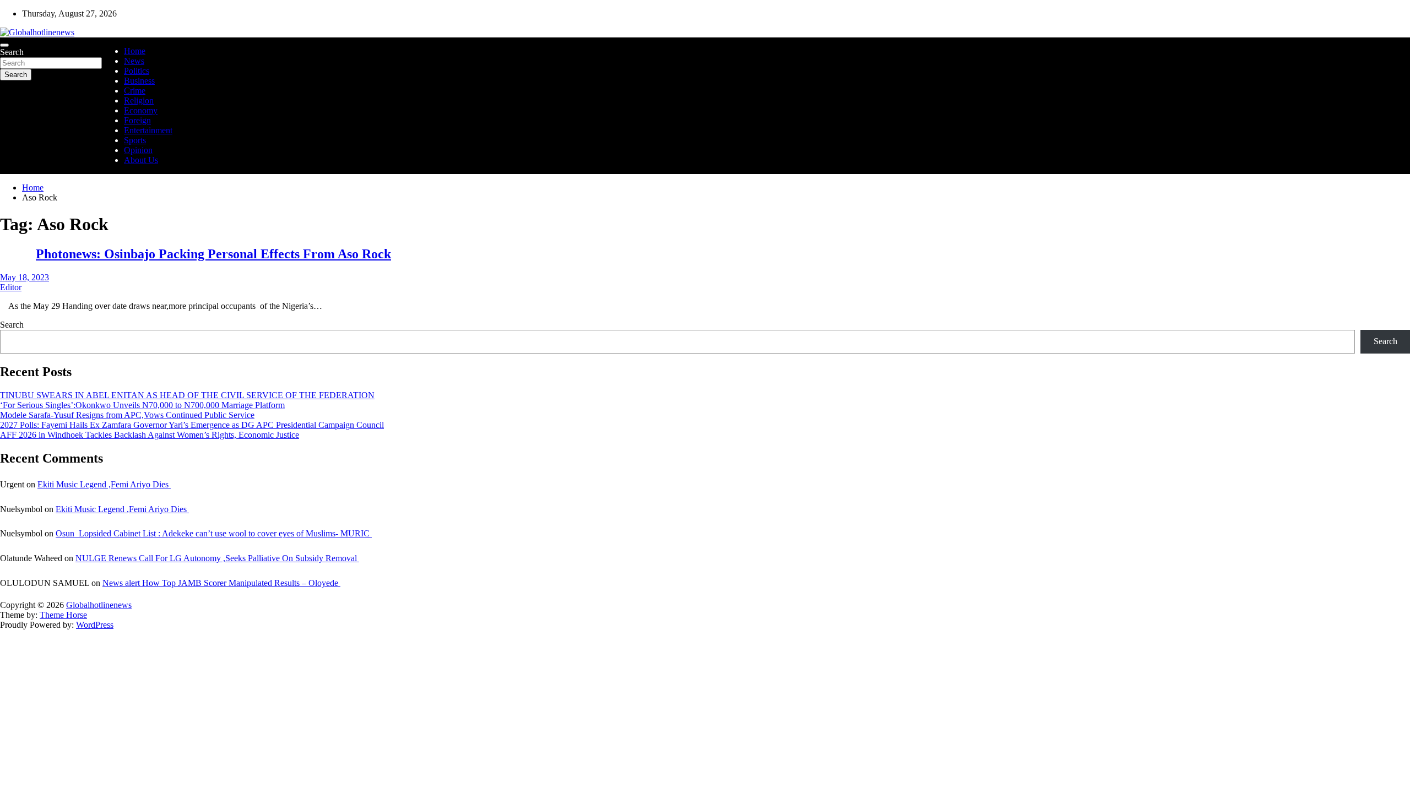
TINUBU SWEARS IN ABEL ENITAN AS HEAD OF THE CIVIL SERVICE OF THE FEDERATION (187, 395)
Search (12, 52)
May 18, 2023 (24, 277)
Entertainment (148, 130)
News (134, 61)
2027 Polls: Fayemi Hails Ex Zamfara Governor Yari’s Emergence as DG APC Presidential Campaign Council (192, 425)
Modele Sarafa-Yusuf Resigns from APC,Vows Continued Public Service (127, 415)
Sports (135, 140)
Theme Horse (63, 615)
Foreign (137, 120)
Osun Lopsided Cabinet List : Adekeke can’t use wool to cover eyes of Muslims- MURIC (214, 533)
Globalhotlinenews (99, 605)
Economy (141, 110)
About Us (141, 160)
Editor (10, 287)
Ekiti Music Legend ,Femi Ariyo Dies (104, 484)
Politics (136, 70)
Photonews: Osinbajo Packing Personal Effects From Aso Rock (213, 254)
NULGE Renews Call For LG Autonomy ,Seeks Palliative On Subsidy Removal (217, 558)
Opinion (138, 150)
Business (139, 80)
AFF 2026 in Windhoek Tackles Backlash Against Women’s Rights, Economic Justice (149, 434)
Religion (139, 100)
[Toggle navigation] (4, 45)
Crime (134, 90)
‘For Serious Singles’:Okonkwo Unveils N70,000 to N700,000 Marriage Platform (142, 405)
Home (134, 51)
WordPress (94, 624)
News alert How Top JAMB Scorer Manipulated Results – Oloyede (221, 583)
